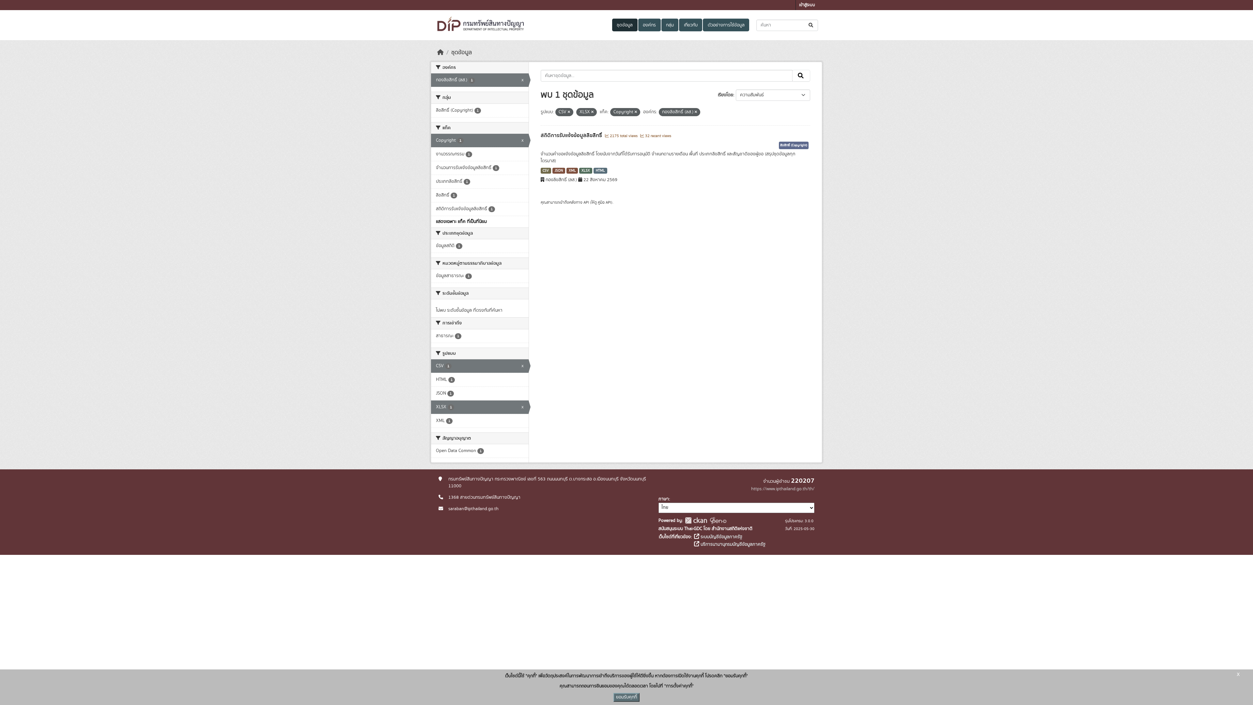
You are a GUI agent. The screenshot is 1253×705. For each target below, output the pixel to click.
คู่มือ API (604, 202)
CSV (546, 170)
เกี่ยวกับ (691, 25)
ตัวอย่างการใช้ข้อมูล (726, 25)
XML (572, 170)
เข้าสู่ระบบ (807, 5)
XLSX (585, 170)
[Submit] (811, 25)
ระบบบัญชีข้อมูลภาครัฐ (720, 537)
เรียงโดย (725, 95)
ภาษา (663, 499)
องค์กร (649, 25)
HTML (600, 170)
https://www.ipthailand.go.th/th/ (782, 489)
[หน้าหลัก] (440, 52)
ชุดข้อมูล (625, 25)
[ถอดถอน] (569, 112)
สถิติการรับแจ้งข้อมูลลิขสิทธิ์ (572, 135)
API (586, 202)
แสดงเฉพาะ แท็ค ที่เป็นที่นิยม (461, 221)
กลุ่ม (670, 25)
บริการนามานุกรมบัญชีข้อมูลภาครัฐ (732, 544)
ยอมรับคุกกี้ (626, 697)
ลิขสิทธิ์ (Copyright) (793, 145)
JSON (559, 170)
